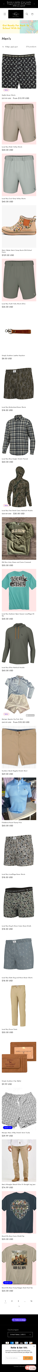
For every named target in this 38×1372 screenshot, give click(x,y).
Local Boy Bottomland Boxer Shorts (14, 407)
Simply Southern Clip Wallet (11, 1081)
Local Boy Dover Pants (9, 1029)
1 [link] (5, 1301)
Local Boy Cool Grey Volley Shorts (14, 198)
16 (31, 1301)
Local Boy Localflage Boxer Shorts (13, 874)
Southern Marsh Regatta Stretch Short (14, 771)
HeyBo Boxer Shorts (8, 95)
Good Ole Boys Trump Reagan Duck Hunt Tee (17, 1288)
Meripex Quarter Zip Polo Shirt (12, 719)
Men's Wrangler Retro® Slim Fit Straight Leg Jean (19, 1184)
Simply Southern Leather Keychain (13, 355)
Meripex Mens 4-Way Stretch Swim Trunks (16, 1133)
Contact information (20, 1366)
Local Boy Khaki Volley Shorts (12, 147)
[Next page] (19, 1306)
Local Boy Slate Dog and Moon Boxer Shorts (17, 978)
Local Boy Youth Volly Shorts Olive (14, 304)
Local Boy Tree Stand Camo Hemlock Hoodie (17, 510)
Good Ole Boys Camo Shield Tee (13, 1236)
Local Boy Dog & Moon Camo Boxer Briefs (16, 926)
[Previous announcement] (4, 4)
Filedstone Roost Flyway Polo (12, 822)
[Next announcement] (34, 4)
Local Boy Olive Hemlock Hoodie (13, 667)
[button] (4, 14)
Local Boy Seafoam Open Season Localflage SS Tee (18, 615)
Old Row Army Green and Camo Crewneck (16, 562)
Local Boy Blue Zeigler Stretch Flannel (15, 459)
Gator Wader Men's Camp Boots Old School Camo (17, 251)
